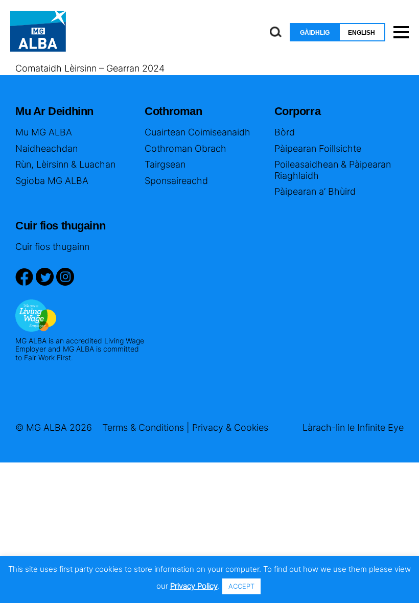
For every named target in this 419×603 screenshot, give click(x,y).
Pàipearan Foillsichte (317, 148)
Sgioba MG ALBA (51, 180)
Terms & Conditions (143, 427)
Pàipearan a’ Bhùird (315, 191)
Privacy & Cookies (230, 427)
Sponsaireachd (176, 180)
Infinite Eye (380, 427)
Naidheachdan (46, 148)
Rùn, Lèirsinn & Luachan (65, 164)
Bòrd (284, 132)
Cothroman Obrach (185, 148)
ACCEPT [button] (241, 586)
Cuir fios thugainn (52, 246)
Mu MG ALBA (43, 132)
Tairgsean (165, 164)
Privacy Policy (194, 586)
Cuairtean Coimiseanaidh (197, 132)
